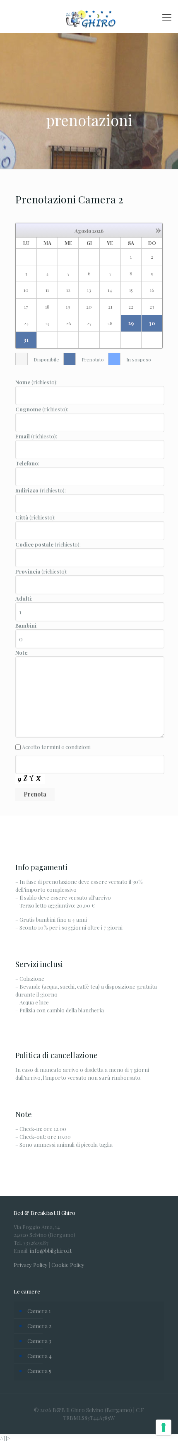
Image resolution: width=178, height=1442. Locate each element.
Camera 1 (39, 1310)
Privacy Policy (31, 1264)
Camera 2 (39, 1325)
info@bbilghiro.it (51, 1250)
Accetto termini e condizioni (56, 746)
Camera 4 (39, 1355)
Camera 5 (39, 1370)
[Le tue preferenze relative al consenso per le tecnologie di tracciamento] (163, 1427)
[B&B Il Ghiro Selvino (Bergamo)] (89, 16)
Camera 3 (39, 1340)
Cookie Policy (67, 1264)
